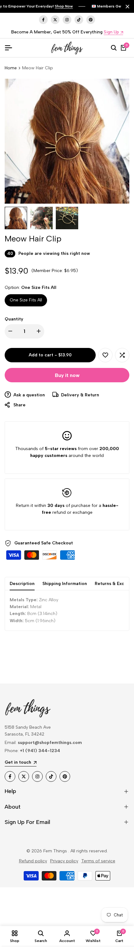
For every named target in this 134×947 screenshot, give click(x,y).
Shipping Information (64, 583)
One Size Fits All (26, 300)
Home (11, 68)
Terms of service (98, 861)
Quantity (14, 319)
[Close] (126, 6)
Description (22, 583)
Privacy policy (64, 861)
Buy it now (67, 375)
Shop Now (64, 6)
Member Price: (48, 270)
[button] (105, 355)
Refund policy (33, 861)
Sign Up (111, 32)
